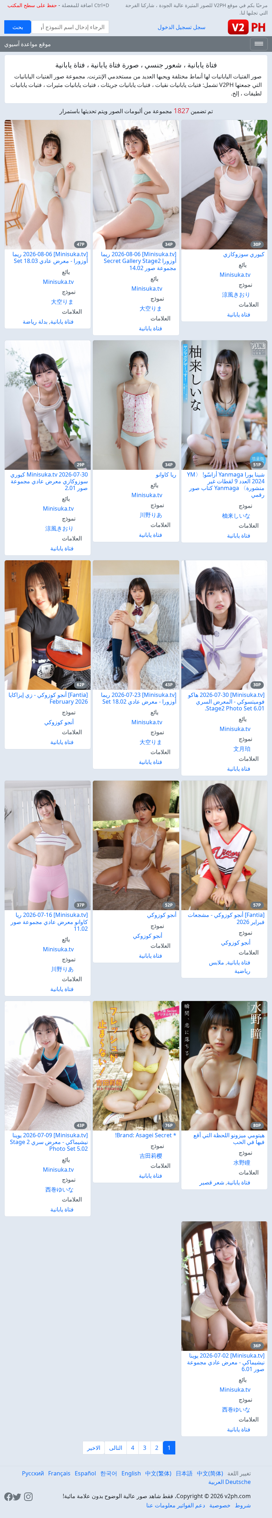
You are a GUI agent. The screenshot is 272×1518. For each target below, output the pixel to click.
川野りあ (151, 515)
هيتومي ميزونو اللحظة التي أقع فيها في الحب (229, 1138)
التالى (115, 1448)
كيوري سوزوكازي (244, 254)
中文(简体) (210, 1473)
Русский (33, 1473)
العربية (216, 1482)
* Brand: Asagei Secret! (145, 1135)
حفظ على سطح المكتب (32, 5)
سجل (199, 27)
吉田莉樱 (151, 1156)
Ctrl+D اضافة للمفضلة (85, 5)
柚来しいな (236, 515)
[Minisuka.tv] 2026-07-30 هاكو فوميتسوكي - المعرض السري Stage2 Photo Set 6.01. (226, 701)
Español (85, 1473)
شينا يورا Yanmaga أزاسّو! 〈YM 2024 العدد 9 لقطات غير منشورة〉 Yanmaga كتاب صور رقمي (226, 485)
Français (59, 1473)
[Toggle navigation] (259, 44)
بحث (17, 27)
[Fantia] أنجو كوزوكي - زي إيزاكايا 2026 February (48, 698)
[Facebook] (8, 1496)
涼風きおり (236, 294)
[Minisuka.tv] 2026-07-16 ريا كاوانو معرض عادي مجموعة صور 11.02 (49, 921)
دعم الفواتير (191, 1505)
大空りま (151, 308)
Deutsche (238, 1482)
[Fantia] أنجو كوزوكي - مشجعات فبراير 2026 (226, 918)
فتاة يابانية (238, 314)
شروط (243, 1505)
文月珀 (241, 749)
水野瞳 (241, 1162)
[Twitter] (17, 1496)
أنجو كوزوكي (59, 722)
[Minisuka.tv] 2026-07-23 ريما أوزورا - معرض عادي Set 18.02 (138, 698)
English (131, 1473)
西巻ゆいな (59, 1189)
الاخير (93, 1448)
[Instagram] (28, 1496)
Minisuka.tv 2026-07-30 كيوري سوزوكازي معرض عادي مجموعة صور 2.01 (49, 481)
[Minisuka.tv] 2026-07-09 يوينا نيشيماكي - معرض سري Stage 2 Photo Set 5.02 (49, 1142)
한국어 (108, 1473)
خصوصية (220, 1505)
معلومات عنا (161, 1505)
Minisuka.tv (235, 275)
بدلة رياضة (35, 321)
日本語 (184, 1473)
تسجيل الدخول (175, 27)
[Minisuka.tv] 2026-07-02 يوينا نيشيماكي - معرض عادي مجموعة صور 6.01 (226, 1362)
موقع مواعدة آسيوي (27, 44)
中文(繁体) (158, 1473)
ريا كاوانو (166, 474)
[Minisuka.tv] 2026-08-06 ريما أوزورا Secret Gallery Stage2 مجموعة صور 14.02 (138, 260)
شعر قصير (211, 1182)
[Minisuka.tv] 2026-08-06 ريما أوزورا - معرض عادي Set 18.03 (50, 257)
